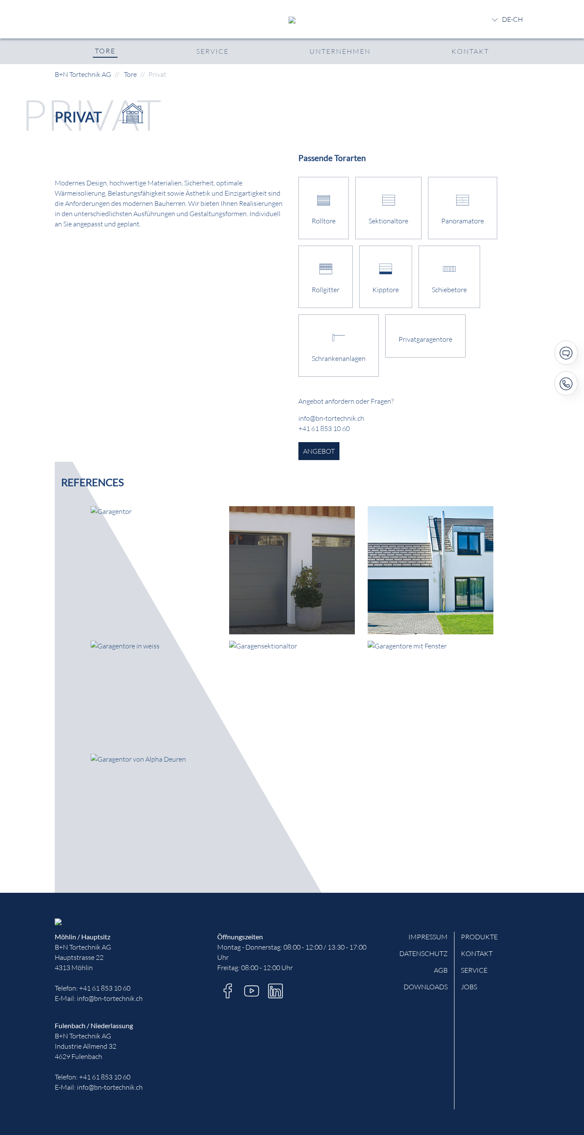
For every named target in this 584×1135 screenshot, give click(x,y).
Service (212, 51)
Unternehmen (340, 51)
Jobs (469, 986)
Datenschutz (423, 953)
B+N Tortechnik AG (83, 74)
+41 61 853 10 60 (104, 988)
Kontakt (470, 51)
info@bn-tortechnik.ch (110, 998)
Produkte (479, 937)
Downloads (426, 986)
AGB (441, 970)
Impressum (428, 937)
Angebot (319, 451)
